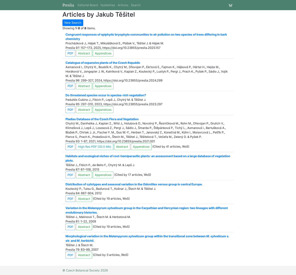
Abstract (84, 53)
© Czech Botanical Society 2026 (85, 270)
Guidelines (108, 5)
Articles (123, 5)
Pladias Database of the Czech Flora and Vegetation (102, 119)
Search (136, 5)
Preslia (68, 5)
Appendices (103, 53)
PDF (70, 53)
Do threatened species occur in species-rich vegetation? (106, 95)
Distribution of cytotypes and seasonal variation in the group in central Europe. (134, 184)
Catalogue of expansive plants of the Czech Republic (103, 63)
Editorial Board (88, 5)
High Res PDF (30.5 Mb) (94, 147)
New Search (72, 22)
